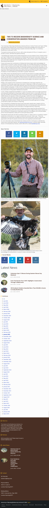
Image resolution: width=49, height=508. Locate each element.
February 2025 (7, 332)
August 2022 (7, 372)
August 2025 (7, 319)
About (3, 505)
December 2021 (7, 388)
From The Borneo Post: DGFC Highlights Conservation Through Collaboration (15, 462)
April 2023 (6, 368)
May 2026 (6, 305)
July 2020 (6, 409)
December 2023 (7, 359)
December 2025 (7, 315)
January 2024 (7, 357)
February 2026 (7, 311)
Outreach (31, 505)
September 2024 (7, 340)
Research (8, 505)
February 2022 (7, 384)
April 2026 (6, 307)
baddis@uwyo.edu (35, 123)
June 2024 (6, 347)
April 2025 (6, 328)
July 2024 (6, 345)
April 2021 (6, 401)
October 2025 (7, 317)
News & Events (38, 505)
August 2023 (7, 363)
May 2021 (6, 399)
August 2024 (7, 342)
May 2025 (6, 326)
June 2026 (6, 303)
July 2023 (6, 365)
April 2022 (6, 380)
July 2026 (6, 301)
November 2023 (7, 361)
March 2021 (6, 403)
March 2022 (6, 382)
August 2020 (7, 407)
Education (25, 505)
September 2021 (7, 395)
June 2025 (6, 324)
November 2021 (7, 391)
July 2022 (6, 374)
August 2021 (7, 397)
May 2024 (6, 349)
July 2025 (6, 322)
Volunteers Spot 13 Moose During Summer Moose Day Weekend (16, 451)
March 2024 (6, 353)
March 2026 (6, 309)
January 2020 (7, 411)
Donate (3, 506)
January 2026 (7, 313)
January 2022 (7, 386)
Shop (45, 505)
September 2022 (7, 370)
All (4, 299)
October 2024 (7, 338)
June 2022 (6, 376)
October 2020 (7, 405)
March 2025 (6, 330)
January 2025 (7, 334)
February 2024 (7, 355)
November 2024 (7, 336)
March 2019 (6, 413)
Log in (28, 502)
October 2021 (7, 393)
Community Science (17, 505)
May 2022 (6, 378)
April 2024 (6, 351)
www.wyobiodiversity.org (26, 122)
